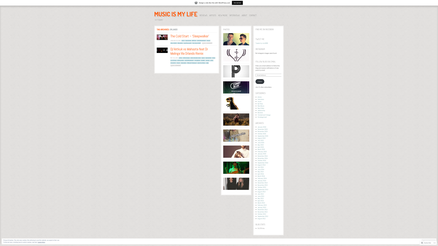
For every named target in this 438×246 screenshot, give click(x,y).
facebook (197, 60)
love (211, 60)
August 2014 (262, 165)
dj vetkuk (173, 60)
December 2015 (263, 129)
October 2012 (262, 214)
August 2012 (262, 219)
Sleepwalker (187, 43)
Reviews (203, 15)
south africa (201, 63)
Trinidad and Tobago (264, 115)
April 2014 (261, 174)
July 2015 (261, 140)
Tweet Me (260, 39)
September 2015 (263, 136)
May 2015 (261, 145)
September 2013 (263, 189)
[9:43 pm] (162, 50)
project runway (192, 63)
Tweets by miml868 (262, 43)
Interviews (234, 15)
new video (174, 43)
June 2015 (261, 143)
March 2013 (261, 203)
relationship (261, 110)
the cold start (196, 43)
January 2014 (262, 181)
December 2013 (263, 183)
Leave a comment (207, 43)
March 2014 (261, 176)
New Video (261, 108)
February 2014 (262, 178)
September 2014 (263, 163)
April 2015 (261, 147)
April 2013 (261, 201)
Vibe (207, 63)
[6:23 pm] (162, 37)
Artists (212, 15)
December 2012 (263, 210)
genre (203, 60)
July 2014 (261, 167)
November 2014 (263, 158)
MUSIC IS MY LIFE (175, 14)
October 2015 (262, 134)
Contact (253, 15)
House (207, 60)
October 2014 (262, 160)
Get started (237, 3)
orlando (180, 43)
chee (213, 58)
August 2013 (262, 192)
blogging (188, 40)
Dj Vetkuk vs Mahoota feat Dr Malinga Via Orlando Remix (189, 51)
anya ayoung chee (195, 58)
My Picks (260, 104)
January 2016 (262, 127)
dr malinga (180, 60)
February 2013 (262, 205)
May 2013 (261, 198)
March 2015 (261, 149)
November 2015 (263, 131)
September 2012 (263, 216)
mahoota (173, 63)
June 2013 (261, 196)
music (208, 40)
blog (183, 40)
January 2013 (262, 207)
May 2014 (261, 172)
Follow (260, 81)
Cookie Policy (41, 242)
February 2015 (262, 152)
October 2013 (262, 187)
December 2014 (263, 156)
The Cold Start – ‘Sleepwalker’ (189, 36)
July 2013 (261, 194)
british (194, 40)
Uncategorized (262, 117)
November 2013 (263, 185)
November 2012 (263, 212)
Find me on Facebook (265, 29)
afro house (186, 58)
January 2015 (262, 154)
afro (180, 58)
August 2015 (262, 138)
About (244, 15)
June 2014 (261, 169)
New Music (222, 15)
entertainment (201, 40)
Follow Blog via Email (266, 61)
